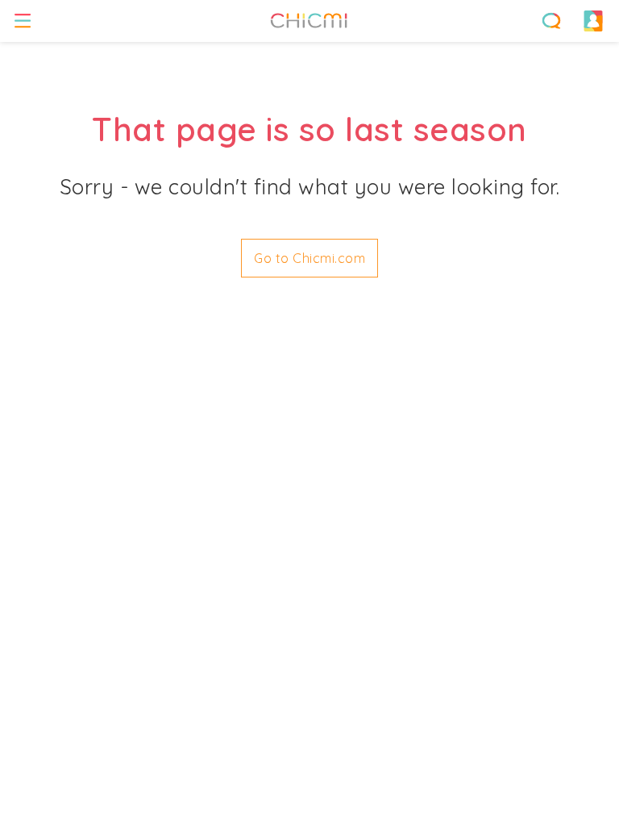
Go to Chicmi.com (309, 258)
